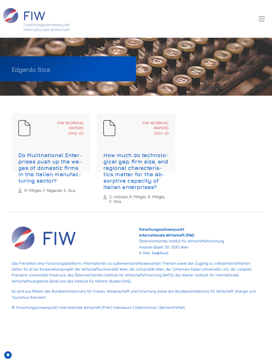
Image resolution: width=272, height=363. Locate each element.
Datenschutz (145, 307)
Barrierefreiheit (172, 307)
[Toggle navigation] (261, 18)
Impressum (122, 307)
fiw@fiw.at (160, 253)
